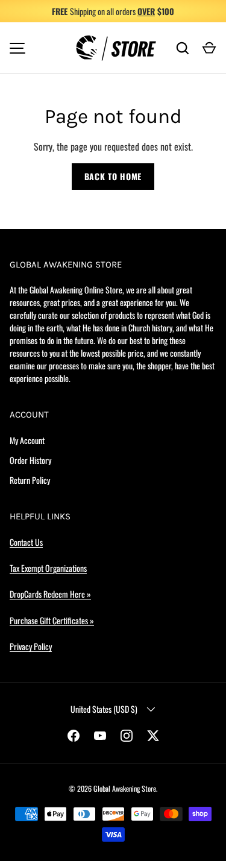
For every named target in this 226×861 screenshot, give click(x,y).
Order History (30, 460)
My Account (27, 440)
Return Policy (30, 480)
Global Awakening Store (124, 788)
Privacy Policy (31, 646)
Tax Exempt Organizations (48, 568)
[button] (209, 48)
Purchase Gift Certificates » (52, 620)
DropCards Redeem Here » (50, 593)
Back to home (113, 176)
